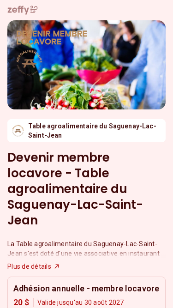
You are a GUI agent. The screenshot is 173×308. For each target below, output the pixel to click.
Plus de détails (29, 266)
